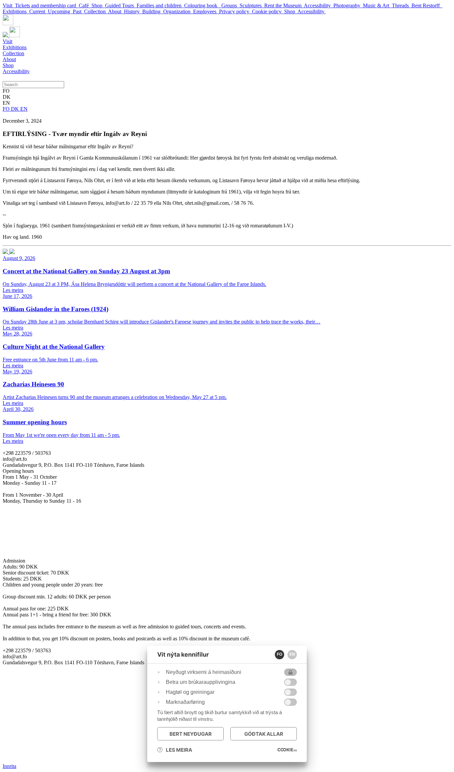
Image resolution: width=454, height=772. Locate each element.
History (133, 11)
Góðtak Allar (263, 734)
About (116, 11)
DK (15, 109)
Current (38, 11)
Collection (96, 11)
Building (152, 11)
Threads (401, 5)
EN (24, 109)
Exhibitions (16, 11)
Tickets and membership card (47, 5)
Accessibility (318, 5)
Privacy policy (235, 11)
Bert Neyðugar (191, 734)
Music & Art (377, 5)
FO (7, 109)
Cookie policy (268, 11)
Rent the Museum (284, 5)
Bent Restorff (426, 5)
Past (78, 11)
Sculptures (252, 5)
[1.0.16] (287, 750)
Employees (206, 11)
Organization (178, 11)
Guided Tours (121, 5)
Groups (230, 5)
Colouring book (202, 5)
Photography (348, 5)
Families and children (160, 5)
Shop (98, 5)
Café (85, 5)
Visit (9, 5)
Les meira (179, 750)
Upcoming (60, 11)
